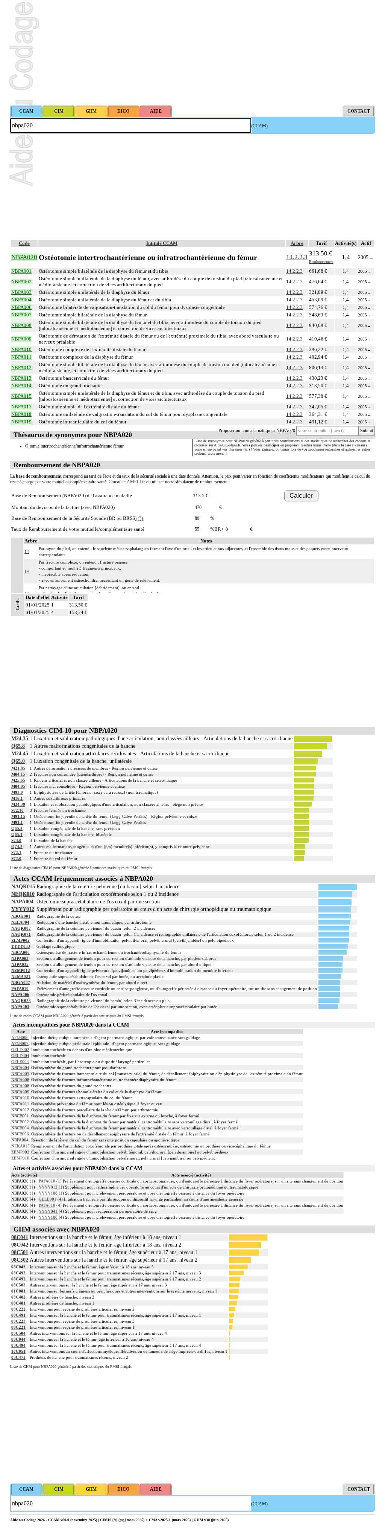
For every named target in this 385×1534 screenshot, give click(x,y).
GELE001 (47, 1199)
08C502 (19, 1260)
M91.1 (17, 822)
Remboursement (321, 262)
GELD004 (20, 1055)
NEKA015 (20, 1146)
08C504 (18, 1333)
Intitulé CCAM (161, 243)
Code (24, 243)
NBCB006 (20, 1134)
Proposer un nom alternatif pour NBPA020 (256, 430)
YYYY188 (48, 1193)
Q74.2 (17, 846)
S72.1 (16, 852)
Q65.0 (18, 761)
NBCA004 (20, 1067)
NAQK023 (21, 1000)
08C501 (19, 1252)
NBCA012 (20, 1110)
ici (247, 449)
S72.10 (17, 810)
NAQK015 (23, 886)
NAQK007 (21, 928)
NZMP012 (20, 970)
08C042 (19, 1245)
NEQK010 (23, 894)
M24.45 (19, 753)
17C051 (18, 1351)
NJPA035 (20, 964)
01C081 (18, 1291)
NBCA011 (20, 1104)
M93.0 (17, 792)
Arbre (297, 243)
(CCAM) (259, 125)
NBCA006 (20, 952)
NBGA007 (20, 982)
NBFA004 (20, 1140)
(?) (140, 518)
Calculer (301, 495)
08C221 (18, 1327)
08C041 (19, 1237)
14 (26, 551)
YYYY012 (22, 909)
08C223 (18, 1321)
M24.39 (18, 804)
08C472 (18, 1357)
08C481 (18, 1303)
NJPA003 (20, 958)
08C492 (18, 1279)
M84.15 (18, 774)
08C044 (18, 1339)
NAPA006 (20, 994)
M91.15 (18, 816)
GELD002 (20, 1049)
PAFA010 (20, 988)
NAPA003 (20, 1006)
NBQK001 (20, 916)
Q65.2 (17, 828)
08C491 (18, 1315)
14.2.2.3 (297, 257)
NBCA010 (20, 1097)
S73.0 (16, 840)
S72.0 (16, 858)
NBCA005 (20, 1073)
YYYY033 (20, 946)
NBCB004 (20, 1128)
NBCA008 (20, 1085)
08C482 (18, 1297)
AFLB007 (20, 1043)
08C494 (18, 1345)
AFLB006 (20, 1037)
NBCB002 (20, 1122)
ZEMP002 (20, 940)
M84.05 (18, 786)
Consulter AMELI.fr (127, 481)
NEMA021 (20, 976)
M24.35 (19, 738)
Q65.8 (18, 746)
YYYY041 (48, 1211)
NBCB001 (20, 1116)
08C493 (18, 1273)
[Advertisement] (192, 52)
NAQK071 (21, 934)
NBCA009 (20, 1091)
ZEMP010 (20, 1158)
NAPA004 (22, 902)
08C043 (18, 1267)
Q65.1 (17, 834)
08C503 (18, 1285)
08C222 (18, 1309)
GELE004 (20, 1061)
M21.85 (18, 768)
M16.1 (17, 798)
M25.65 (18, 780)
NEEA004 (20, 922)
